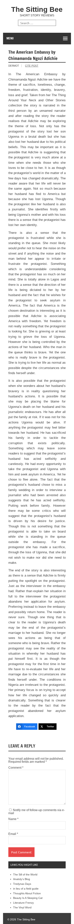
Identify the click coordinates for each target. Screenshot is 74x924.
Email (13, 833)
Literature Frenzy (23, 902)
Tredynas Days (22, 883)
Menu (10, 38)
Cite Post (31, 65)
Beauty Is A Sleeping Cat (28, 898)
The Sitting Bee (37, 9)
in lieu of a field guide (26, 888)
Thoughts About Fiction (27, 893)
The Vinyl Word (22, 907)
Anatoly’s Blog (21, 879)
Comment (15, 767)
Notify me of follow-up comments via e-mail (36, 811)
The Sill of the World (25, 874)
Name (13, 819)
